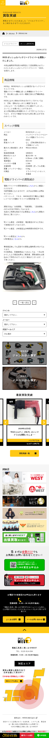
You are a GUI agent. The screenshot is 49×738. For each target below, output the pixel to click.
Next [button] (43, 422)
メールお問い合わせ (34, 619)
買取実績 (12, 33)
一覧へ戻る (24, 303)
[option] (24, 422)
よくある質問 (11, 619)
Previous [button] (5, 422)
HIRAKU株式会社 (28, 718)
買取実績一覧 (24, 453)
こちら (31, 186)
